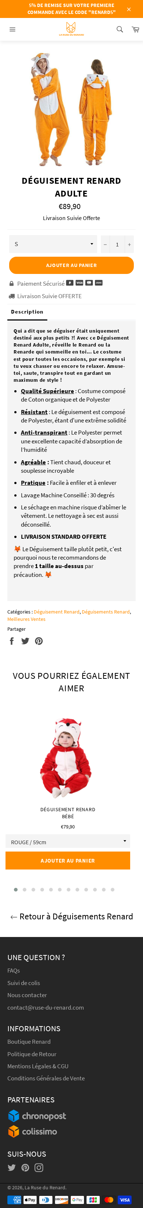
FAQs (13, 970)
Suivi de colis (23, 983)
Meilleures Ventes (26, 619)
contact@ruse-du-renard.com (45, 1007)
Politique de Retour (31, 1054)
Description (27, 311)
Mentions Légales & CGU (38, 1066)
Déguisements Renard (106, 611)
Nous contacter (27, 995)
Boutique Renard (29, 1041)
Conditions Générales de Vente (46, 1078)
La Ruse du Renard (45, 1188)
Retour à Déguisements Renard (75, 916)
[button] (15, 889)
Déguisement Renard (57, 611)
